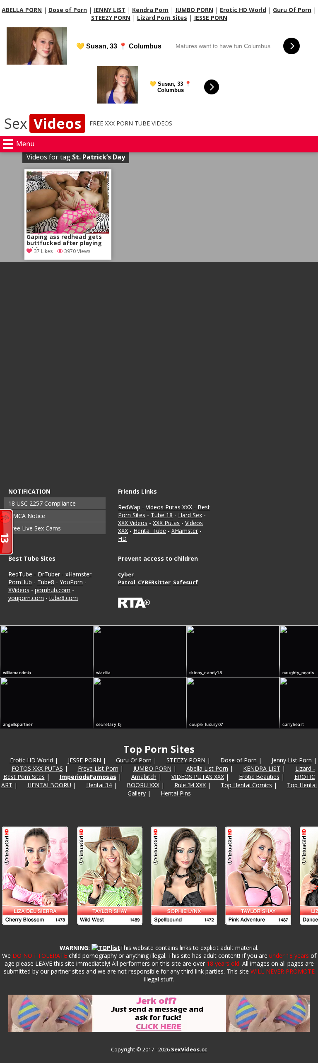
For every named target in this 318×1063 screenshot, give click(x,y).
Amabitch (144, 777)
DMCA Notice (26, 516)
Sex (42, 123)
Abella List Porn (207, 768)
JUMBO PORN (194, 10)
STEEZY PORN (110, 18)
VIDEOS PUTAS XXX (197, 777)
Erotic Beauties (259, 777)
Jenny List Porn (292, 760)
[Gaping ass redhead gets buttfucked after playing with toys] (67, 202)
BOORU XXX (143, 785)
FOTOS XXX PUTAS (37, 768)
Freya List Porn (98, 768)
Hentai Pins (176, 793)
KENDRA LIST (261, 768)
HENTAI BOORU (49, 785)
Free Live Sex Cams (34, 528)
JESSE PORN (210, 18)
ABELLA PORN (22, 10)
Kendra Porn (150, 10)
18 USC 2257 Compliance (42, 503)
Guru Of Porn (292, 10)
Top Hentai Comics (246, 785)
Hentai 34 (99, 785)
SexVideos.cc (189, 1049)
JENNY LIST (109, 10)
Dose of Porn (67, 10)
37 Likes (43, 251)
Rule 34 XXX (190, 785)
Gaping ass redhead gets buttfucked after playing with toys (64, 241)
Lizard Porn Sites (162, 18)
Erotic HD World (243, 10)
